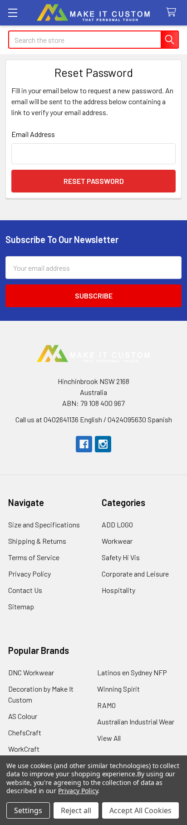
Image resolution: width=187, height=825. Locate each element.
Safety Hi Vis (121, 557)
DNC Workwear (31, 672)
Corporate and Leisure (135, 573)
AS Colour (22, 716)
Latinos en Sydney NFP (132, 672)
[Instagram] (103, 444)
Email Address (33, 134)
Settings (28, 810)
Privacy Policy (29, 573)
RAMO (106, 705)
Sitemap (21, 606)
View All (109, 738)
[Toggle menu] (12, 12)
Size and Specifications (44, 524)
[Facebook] (84, 444)
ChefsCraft (24, 732)
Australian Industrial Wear (135, 721)
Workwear (117, 541)
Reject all (76, 810)
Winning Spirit (118, 688)
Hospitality (118, 590)
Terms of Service (33, 557)
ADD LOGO (117, 524)
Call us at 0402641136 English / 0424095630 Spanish (93, 419)
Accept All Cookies (140, 810)
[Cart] (173, 12)
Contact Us (25, 590)
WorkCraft (23, 748)
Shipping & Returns (37, 541)
